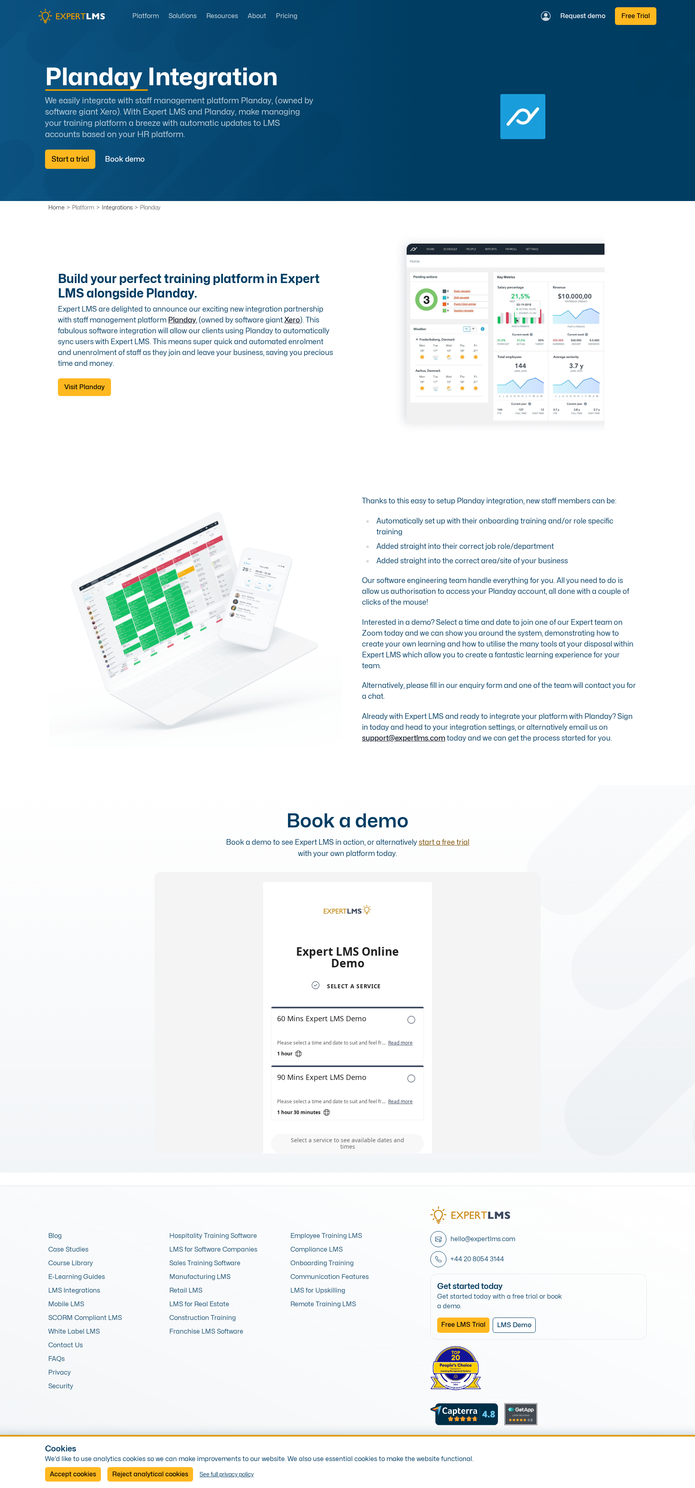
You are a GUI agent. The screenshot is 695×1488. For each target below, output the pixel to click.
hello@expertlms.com (482, 1239)
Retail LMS (185, 1290)
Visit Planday (84, 387)
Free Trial (635, 16)
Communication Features (329, 1277)
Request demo (582, 16)
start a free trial (444, 842)
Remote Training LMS (323, 1304)
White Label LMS (74, 1331)
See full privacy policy (226, 1474)
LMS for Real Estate (199, 1304)
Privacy (59, 1372)
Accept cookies (73, 1474)
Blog (55, 1236)
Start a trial (70, 159)
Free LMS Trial (463, 1324)
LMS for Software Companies (213, 1249)
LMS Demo (514, 1325)
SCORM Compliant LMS (85, 1318)
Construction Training (202, 1318)
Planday (150, 207)
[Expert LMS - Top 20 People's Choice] (455, 1368)
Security (60, 1386)
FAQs (56, 1359)
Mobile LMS (66, 1304)
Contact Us (65, 1345)
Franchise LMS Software (206, 1331)
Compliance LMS (316, 1249)
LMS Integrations (74, 1290)
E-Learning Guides (76, 1277)
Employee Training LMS (326, 1236)
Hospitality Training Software (213, 1236)
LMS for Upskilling (317, 1290)
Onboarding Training (322, 1263)
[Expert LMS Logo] (75, 16)
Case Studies (68, 1249)
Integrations (117, 207)
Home (56, 207)
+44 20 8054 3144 (477, 1259)
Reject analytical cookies (150, 1474)
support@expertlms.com (403, 738)
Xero (292, 320)
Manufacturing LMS (199, 1277)
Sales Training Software (205, 1263)
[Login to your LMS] (546, 16)
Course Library (70, 1263)
